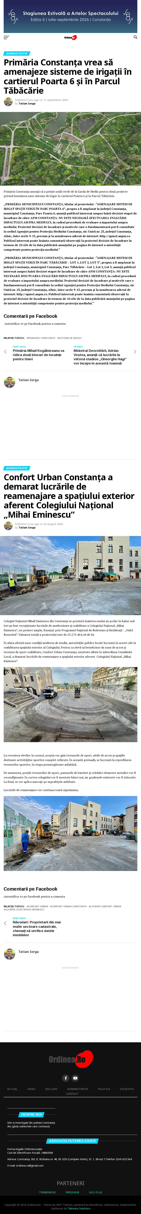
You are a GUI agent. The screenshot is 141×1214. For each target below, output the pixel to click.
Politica (104, 1089)
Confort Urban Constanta (69, 906)
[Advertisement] (70, 423)
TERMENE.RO (47, 1192)
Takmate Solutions (79, 1208)
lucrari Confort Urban (105, 906)
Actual (12, 1089)
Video (31, 1089)
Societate (127, 1089)
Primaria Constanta (41, 338)
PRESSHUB (72, 1192)
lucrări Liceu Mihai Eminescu (24, 909)
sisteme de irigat (70, 338)
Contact (72, 1093)
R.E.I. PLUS (95, 1192)
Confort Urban (38, 906)
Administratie (77, 1089)
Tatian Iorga (27, 103)
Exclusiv (51, 1089)
